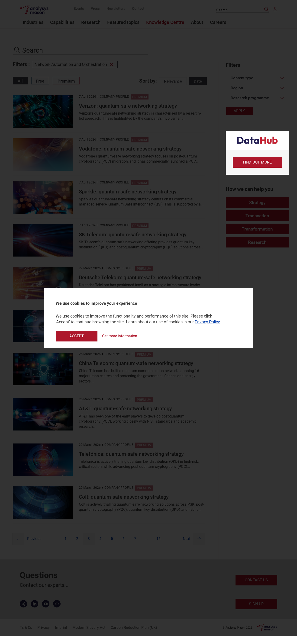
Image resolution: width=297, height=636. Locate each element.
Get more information (119, 336)
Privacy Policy (207, 322)
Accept (76, 336)
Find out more (257, 162)
